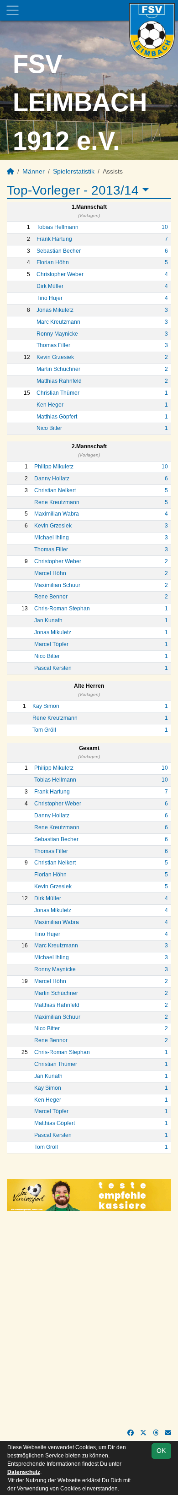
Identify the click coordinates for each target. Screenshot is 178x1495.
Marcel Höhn (50, 573)
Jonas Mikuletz (55, 310)
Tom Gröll (44, 730)
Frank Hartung (54, 239)
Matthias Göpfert (57, 416)
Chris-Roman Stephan (62, 608)
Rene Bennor (51, 596)
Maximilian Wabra (56, 514)
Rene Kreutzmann (56, 502)
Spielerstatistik (73, 171)
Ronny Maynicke (57, 334)
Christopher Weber (60, 274)
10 (165, 227)
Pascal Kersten (53, 668)
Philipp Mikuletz (53, 466)
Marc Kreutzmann (58, 322)
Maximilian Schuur (57, 585)
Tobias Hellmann (58, 227)
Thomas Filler (53, 345)
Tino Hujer (50, 298)
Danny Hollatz (51, 478)
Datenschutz (23, 1472)
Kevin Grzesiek (55, 357)
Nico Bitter (49, 428)
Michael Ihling (51, 537)
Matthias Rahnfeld (59, 381)
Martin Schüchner (58, 369)
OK (161, 1450)
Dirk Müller (50, 286)
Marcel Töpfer (51, 644)
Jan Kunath (48, 620)
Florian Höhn (53, 262)
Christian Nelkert (55, 490)
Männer (33, 171)
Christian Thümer (58, 393)
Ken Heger (50, 405)
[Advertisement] (89, 1319)
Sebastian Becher (59, 251)
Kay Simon (45, 706)
